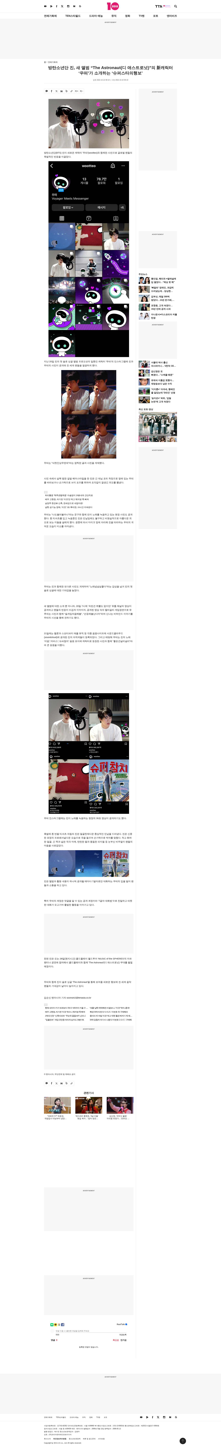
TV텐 (142, 15)
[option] (158, 424)
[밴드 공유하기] (66, 91)
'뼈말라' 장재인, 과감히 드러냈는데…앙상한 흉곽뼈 (162, 291)
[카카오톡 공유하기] (46, 91)
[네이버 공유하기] (61, 91)
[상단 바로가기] (183, 1441)
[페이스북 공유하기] (51, 91)
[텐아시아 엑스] (62, 6)
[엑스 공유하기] (56, 91)
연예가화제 (50, 15)
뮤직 (114, 15)
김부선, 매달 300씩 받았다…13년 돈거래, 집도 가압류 (161, 300)
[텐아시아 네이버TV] (51, 6)
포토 (155, 15)
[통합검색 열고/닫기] (175, 6)
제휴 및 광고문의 (89, 1439)
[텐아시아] (113, 6)
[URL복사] (71, 91)
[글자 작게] (81, 91)
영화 (127, 15)
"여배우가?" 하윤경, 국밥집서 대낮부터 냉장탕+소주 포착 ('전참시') (56, 1118)
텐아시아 (57, 1443)
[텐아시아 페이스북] (56, 6)
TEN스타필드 (73, 15)
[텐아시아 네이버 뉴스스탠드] (74, 6)
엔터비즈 (172, 15)
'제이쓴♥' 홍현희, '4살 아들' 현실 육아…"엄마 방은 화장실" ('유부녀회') (86, 1118)
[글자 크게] (76, 91)
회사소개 (47, 1439)
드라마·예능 (96, 15)
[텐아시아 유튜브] (45, 6)
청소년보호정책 (74, 1439)
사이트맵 (101, 1439)
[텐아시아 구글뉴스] (80, 6)
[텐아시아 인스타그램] (68, 6)
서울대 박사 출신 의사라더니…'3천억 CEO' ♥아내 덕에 (163, 366)
